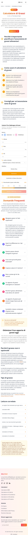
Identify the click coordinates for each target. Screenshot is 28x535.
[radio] (2, 134)
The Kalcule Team (16, 16)
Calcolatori (7, 6)
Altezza (5, 139)
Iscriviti (24, 525)
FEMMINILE (21, 135)
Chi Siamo (4, 506)
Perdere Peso (14, 169)
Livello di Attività (7, 160)
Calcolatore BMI (5, 490)
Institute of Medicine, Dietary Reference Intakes (13, 395)
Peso (4, 146)
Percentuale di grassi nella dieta (11, 182)
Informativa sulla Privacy (8, 511)
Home (2, 6)
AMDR (21, 362)
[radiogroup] (14, 134)
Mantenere (14, 173)
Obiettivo (4, 166)
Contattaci (4, 508)
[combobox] (14, 162)
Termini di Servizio (6, 513)
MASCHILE (9, 135)
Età (4, 153)
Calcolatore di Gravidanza (8, 494)
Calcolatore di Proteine (7, 499)
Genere (3, 132)
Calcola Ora (13, 31)
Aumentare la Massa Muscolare (14, 178)
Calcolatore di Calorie (7, 492)
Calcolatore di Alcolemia (7, 497)
